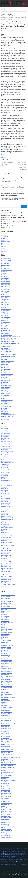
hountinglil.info (5, 630)
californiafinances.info (6, 535)
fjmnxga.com (4, 526)
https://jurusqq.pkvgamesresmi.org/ (17, 864)
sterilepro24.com (5, 752)
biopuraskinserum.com (7, 534)
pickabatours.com (5, 606)
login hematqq (9, 861)
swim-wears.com (5, 446)
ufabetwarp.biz (5, 291)
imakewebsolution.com (7, 622)
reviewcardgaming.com (7, 756)
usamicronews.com (6, 817)
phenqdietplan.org (5, 387)
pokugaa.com (4, 827)
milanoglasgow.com (6, 552)
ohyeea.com (4, 401)
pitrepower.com (5, 565)
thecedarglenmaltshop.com (8, 595)
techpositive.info (5, 691)
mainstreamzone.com (6, 671)
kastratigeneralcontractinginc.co (9, 338)
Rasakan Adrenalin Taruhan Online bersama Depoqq (12, 177)
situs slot (3, 235)
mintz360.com (4, 642)
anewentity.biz (5, 511)
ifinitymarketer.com (6, 808)
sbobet (17, 858)
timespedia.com (5, 496)
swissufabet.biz (5, 299)
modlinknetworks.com (6, 811)
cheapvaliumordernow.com (8, 769)
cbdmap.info (4, 614)
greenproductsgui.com (6, 661)
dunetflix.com (4, 390)
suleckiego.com (5, 587)
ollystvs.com (4, 699)
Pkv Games (3, 157)
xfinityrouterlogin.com (7, 573)
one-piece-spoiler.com (6, 712)
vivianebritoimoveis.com (7, 466)
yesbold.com (4, 273)
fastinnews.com (5, 804)
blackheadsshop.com (6, 759)
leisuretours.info (5, 682)
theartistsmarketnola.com (7, 545)
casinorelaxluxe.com (6, 796)
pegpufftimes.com (5, 435)
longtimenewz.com (6, 812)
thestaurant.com (5, 785)
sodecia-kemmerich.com (7, 772)
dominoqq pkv (16, 848)
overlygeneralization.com (7, 676)
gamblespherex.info (6, 728)
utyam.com (4, 398)
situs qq (3, 240)
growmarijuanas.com (6, 673)
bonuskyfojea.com (5, 791)
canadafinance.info (6, 537)
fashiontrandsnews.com (7, 331)
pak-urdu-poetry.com (6, 694)
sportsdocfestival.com (6, 834)
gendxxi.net (4, 734)
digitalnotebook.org (6, 648)
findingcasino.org (5, 715)
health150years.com (6, 459)
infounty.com (4, 364)
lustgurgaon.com (5, 635)
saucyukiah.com (5, 427)
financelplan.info (5, 609)
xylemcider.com (5, 408)
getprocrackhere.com (6, 803)
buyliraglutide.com (5, 286)
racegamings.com (5, 824)
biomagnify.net (5, 419)
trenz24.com (4, 490)
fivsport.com (4, 382)
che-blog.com (4, 624)
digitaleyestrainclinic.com (7, 568)
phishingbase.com (5, 822)
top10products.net (5, 604)
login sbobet (12, 858)
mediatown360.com (6, 566)
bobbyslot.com (5, 639)
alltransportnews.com (6, 330)
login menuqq (19, 859)
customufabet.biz (5, 317)
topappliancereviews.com (7, 576)
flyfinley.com (4, 627)
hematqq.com (12, 859)
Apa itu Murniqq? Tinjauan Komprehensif (11, 212)
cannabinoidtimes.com (6, 660)
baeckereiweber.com (6, 258)
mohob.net (4, 643)
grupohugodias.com (6, 375)
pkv (18, 851)
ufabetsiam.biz (4, 297)
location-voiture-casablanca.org (9, 760)
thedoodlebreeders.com (7, 374)
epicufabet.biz (4, 320)
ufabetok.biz (4, 323)
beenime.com (4, 770)
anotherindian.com (6, 406)
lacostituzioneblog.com (7, 400)
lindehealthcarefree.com (7, 601)
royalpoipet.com (5, 783)
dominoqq (3, 246)
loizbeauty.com (5, 493)
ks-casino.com (4, 370)
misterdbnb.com (5, 777)
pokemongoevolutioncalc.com (8, 821)
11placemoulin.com (6, 640)
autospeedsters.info (6, 720)
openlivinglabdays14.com (7, 341)
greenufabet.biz (5, 302)
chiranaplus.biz (5, 547)
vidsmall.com (4, 747)
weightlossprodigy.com (7, 645)
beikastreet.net (5, 428)
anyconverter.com (5, 495)
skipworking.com (5, 492)
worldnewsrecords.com (7, 751)
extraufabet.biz (5, 306)
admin (11, 31)
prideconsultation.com (6, 629)
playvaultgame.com (6, 829)
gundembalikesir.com (6, 270)
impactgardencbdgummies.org (8, 414)
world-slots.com (5, 621)
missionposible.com (6, 570)
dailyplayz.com (5, 801)
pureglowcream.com (6, 516)
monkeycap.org (5, 469)
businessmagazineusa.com (7, 744)
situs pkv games (21, 849)
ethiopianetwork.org (6, 678)
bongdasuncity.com (6, 652)
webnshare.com (5, 674)
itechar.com (4, 271)
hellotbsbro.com (5, 684)
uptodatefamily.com (6, 395)
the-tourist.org (4, 474)
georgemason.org (5, 596)
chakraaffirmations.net (7, 632)
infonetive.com (5, 531)
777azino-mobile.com (6, 349)
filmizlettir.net (4, 430)
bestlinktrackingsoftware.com (8, 786)
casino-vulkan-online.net (7, 563)
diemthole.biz (4, 500)
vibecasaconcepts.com (6, 739)
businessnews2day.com (7, 749)
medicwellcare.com (6, 746)
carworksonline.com (6, 453)
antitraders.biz (4, 344)
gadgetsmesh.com (5, 679)
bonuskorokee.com (6, 793)
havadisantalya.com (6, 265)
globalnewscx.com (5, 700)
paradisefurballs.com (6, 656)
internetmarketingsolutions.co (8, 697)
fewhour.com (4, 666)
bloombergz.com (5, 479)
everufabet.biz (4, 325)
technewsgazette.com (6, 505)
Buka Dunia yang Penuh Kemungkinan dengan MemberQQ (13, 186)
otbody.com (4, 487)
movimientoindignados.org (7, 392)
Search (3, 203)
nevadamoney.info (6, 539)
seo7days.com (4, 514)
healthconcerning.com (6, 663)
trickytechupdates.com (7, 578)
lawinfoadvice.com (6, 385)
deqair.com (4, 377)
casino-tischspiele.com (6, 485)
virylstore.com (5, 456)
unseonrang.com (5, 692)
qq (2, 243)
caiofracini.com (5, 689)
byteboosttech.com (6, 280)
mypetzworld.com (5, 362)
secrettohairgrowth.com (7, 519)
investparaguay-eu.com (7, 366)
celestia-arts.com (5, 436)
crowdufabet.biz (5, 327)
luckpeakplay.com (5, 816)
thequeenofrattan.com (6, 707)
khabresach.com (5, 581)
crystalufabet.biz (5, 322)
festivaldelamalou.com (6, 441)
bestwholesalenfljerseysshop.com (9, 340)
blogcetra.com (4, 695)
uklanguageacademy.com (7, 600)
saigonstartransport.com (7, 527)
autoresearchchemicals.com (8, 584)
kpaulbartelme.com (6, 762)
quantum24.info (5, 741)
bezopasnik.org (5, 524)
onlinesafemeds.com (6, 288)
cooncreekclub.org (5, 433)
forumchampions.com (6, 438)
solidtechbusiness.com (6, 754)
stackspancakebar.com (6, 548)
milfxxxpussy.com (5, 393)
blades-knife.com (5, 710)
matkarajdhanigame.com (7, 617)
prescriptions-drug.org (6, 461)
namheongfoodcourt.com (7, 550)
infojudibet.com (5, 613)
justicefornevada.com (6, 681)
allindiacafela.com (5, 560)
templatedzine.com (6, 383)
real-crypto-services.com (7, 361)
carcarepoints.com (5, 372)
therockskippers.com (6, 557)
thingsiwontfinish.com (6, 837)
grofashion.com (5, 819)
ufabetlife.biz (4, 307)
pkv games (7, 159)
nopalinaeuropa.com (6, 418)
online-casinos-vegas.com (7, 571)
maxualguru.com (5, 650)
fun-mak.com (4, 773)
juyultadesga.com (5, 359)
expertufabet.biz (5, 294)
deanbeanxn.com (5, 616)
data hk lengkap (5, 236)
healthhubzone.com (6, 275)
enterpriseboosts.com (6, 480)
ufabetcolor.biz (5, 304)
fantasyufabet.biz (5, 296)
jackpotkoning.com (6, 809)
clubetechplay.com (5, 798)
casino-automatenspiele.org (8, 483)
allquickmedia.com (5, 503)
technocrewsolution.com (7, 462)
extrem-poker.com (5, 369)
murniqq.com (4, 859)
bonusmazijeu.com (5, 790)
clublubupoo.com (5, 788)
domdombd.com (5, 799)
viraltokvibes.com (5, 464)
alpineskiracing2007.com (7, 561)
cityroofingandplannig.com (8, 356)
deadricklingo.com (5, 725)
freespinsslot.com (5, 655)
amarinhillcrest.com (6, 472)
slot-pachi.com (4, 653)
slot (21, 851)
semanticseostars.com (6, 669)
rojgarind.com (4, 665)
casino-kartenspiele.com (7, 482)
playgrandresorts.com (6, 830)
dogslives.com (4, 702)
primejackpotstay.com (6, 825)
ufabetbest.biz (4, 314)
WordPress (16, 876)
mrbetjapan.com (5, 509)
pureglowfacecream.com (7, 506)
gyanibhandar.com (5, 289)
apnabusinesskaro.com (6, 586)
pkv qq (3, 249)
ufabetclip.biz (4, 293)
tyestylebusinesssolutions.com (8, 782)
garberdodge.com (5, 444)
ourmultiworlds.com (6, 431)
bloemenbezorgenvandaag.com (9, 518)
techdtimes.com (5, 267)
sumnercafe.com (5, 388)
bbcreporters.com (5, 333)
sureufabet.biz (4, 315)
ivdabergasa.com (5, 357)
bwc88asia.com (5, 367)
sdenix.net (3, 470)
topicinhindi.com (5, 598)
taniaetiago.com (5, 409)
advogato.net (4, 475)
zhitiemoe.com (4, 403)
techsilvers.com (5, 379)
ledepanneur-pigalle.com (7, 542)
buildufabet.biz (4, 328)
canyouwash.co (5, 263)
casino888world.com (6, 775)
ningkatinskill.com (5, 380)
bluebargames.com (5, 440)
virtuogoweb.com (5, 283)
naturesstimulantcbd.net (7, 416)
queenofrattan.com (6, 705)
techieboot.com (5, 268)
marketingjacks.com (6, 574)
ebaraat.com (4, 276)
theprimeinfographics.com (7, 767)
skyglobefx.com (5, 726)
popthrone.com (5, 619)
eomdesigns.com (5, 731)
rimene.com (4, 540)
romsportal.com (5, 832)
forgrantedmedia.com (6, 448)
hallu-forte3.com (5, 553)
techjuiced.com (5, 278)
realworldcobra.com (6, 717)
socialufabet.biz (5, 310)
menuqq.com (4, 848)
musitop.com (4, 396)
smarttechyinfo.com (6, 647)
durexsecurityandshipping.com (9, 354)
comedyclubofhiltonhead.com (8, 764)
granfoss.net (4, 558)
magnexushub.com (6, 281)
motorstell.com (5, 457)
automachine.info (5, 718)
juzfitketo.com (4, 411)
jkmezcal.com (4, 778)
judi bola (14, 851)
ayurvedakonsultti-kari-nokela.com (10, 343)
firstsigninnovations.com (7, 443)
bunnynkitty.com (5, 522)
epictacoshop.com (5, 532)
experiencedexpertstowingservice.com (10, 757)
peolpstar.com (4, 449)
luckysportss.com (5, 814)
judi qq (3, 238)
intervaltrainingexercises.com (8, 780)
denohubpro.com (5, 708)
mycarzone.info (5, 738)
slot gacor (9, 851)
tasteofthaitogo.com (6, 521)
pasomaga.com (4, 413)
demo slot (14, 853)
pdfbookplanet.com (6, 704)
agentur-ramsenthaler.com (7, 730)
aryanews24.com (5, 346)
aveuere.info (4, 658)
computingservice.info (6, 687)
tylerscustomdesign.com (7, 451)
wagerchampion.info (6, 721)
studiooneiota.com (5, 713)
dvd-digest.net (4, 544)
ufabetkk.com (4, 501)
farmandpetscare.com (6, 686)
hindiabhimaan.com (6, 579)
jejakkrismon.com (5, 498)
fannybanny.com (5, 806)
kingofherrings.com (6, 508)
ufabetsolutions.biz (6, 309)
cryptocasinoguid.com (6, 335)
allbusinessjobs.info (6, 603)
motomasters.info (5, 736)
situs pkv (3, 851)
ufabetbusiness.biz (5, 301)
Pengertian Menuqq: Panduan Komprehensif (12, 215)
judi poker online (5, 241)
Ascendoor (23, 874)
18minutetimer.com (6, 668)
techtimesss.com (5, 454)
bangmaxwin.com (5, 529)
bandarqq (3, 245)
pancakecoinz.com (5, 626)
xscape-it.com (4, 348)
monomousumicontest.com (8, 723)
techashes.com (5, 262)
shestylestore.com (5, 835)
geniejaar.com (4, 637)
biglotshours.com (5, 284)
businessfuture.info (6, 611)
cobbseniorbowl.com (6, 351)
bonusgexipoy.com (5, 795)
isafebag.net (4, 477)
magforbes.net (4, 467)
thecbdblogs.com (5, 583)
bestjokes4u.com (5, 634)
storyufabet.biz (5, 319)
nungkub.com (4, 405)
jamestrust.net (4, 488)
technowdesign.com (6, 353)
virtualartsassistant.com (7, 765)
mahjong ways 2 (21, 853)
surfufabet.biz (4, 312)
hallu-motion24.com (6, 555)
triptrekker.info (5, 733)
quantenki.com (5, 743)
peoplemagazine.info (6, 260)
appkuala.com (4, 513)
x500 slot (6, 853)
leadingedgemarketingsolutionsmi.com (10, 336)
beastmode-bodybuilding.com (8, 608)
